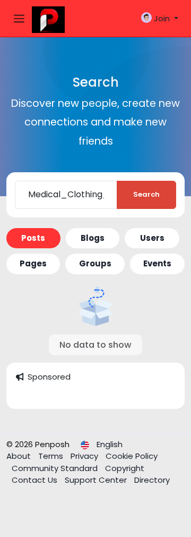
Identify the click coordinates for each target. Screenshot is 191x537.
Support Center (97, 479)
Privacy (85, 456)
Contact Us (35, 479)
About (19, 456)
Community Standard (56, 468)
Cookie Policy (132, 456)
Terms (51, 456)
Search (146, 194)
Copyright (124, 468)
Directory (152, 479)
